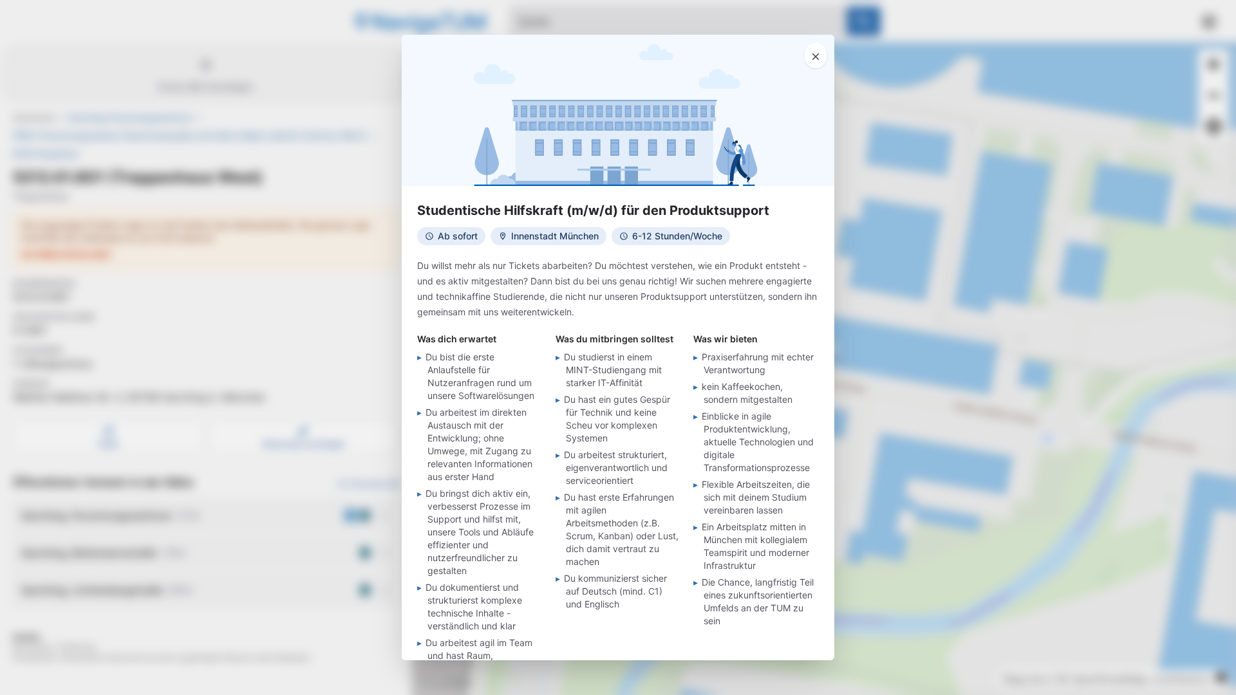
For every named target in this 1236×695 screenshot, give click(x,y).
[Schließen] (816, 55)
